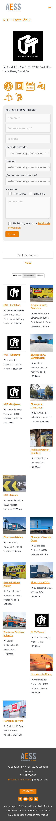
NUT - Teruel (37, 632)
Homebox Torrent (13, 720)
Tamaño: (10, 161)
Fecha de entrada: (16, 147)
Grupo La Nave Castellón (39, 306)
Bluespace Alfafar (40, 582)
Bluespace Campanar (36, 406)
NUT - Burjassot (12, 404)
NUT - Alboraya (12, 354)
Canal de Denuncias (31, 810)
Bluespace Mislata (13, 537)
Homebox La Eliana (41, 674)
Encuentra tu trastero (19, 779)
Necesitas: (11, 189)
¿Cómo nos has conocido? (21, 175)
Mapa (28, 262)
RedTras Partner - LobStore (40, 451)
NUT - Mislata (11, 495)
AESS (47, 810)
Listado (18, 275)
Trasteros (30, 275)
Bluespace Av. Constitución (38, 356)
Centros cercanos (28, 255)
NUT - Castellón (12, 305)
